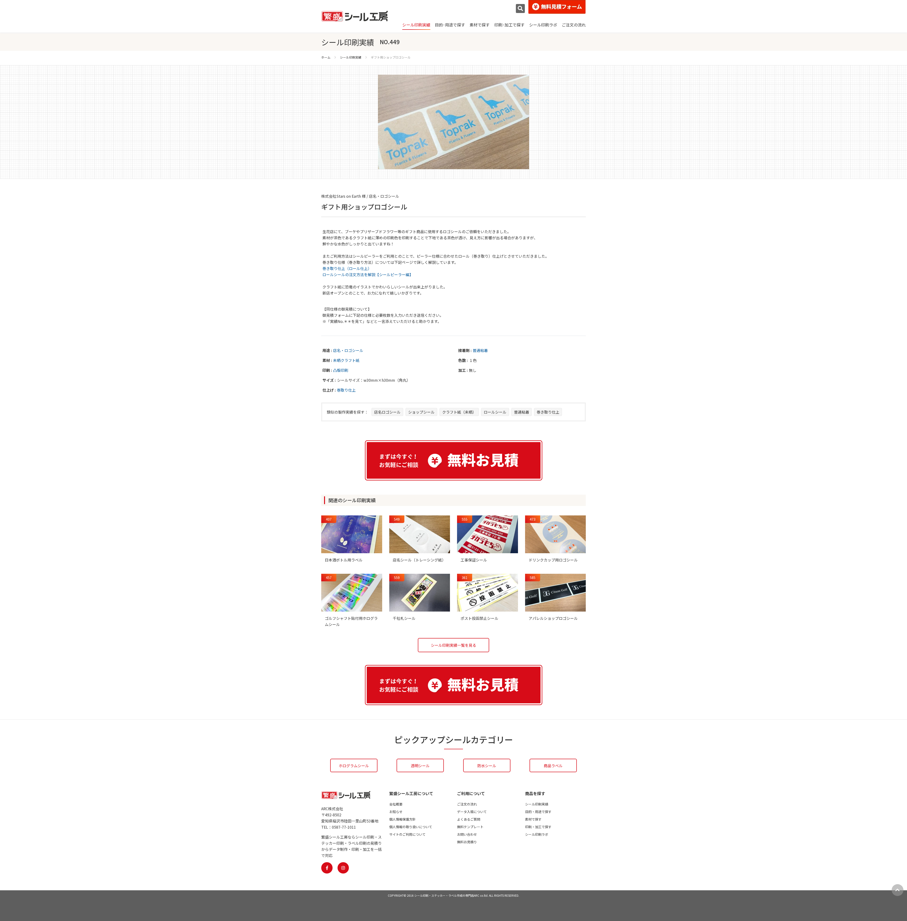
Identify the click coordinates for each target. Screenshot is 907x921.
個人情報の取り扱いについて (410, 826)
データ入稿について (472, 811)
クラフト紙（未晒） (459, 412)
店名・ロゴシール (348, 350)
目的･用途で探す (450, 25)
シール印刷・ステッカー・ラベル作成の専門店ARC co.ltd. (451, 895)
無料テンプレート (470, 826)
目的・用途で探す (538, 811)
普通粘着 (480, 350)
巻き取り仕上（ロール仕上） (347, 268)
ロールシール (495, 412)
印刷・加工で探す (538, 826)
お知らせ (395, 811)
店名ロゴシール (387, 412)
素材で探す (480, 25)
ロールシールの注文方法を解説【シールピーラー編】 (367, 274)
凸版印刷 (340, 370)
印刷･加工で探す (509, 25)
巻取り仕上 (346, 390)
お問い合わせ (467, 834)
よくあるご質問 (468, 819)
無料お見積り (467, 842)
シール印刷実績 (416, 25)
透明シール (420, 765)
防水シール (486, 765)
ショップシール (421, 412)
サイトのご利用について (407, 834)
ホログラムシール (354, 765)
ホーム (325, 57)
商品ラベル (553, 765)
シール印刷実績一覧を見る (453, 645)
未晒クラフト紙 (346, 360)
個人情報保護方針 (402, 819)
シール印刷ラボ (543, 25)
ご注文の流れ (574, 25)
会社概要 (395, 804)
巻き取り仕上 (548, 412)
